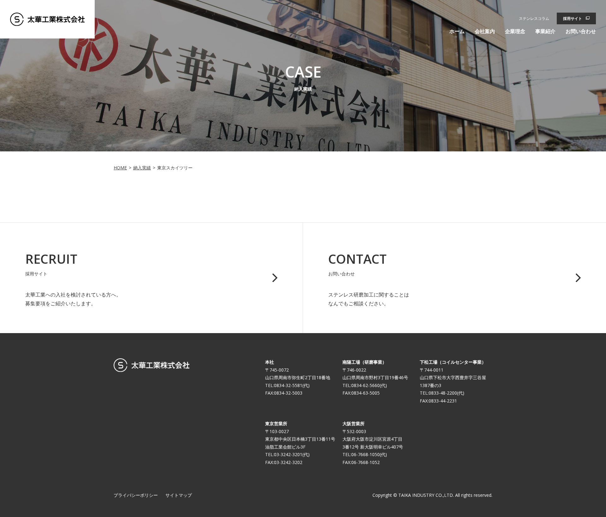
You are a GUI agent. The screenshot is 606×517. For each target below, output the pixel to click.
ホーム (457, 31)
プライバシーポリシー (136, 495)
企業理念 (515, 31)
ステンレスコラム (534, 18)
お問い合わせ (581, 31)
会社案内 (485, 31)
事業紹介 (545, 31)
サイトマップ (178, 495)
